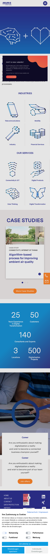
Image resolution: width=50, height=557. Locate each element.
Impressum (43, 512)
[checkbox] (4, 533)
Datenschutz (32, 512)
